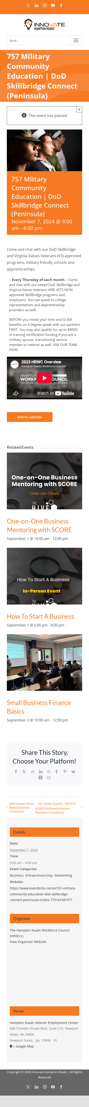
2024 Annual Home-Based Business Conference (21, 807)
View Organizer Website (28, 942)
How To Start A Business (40, 616)
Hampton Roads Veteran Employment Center (44, 1023)
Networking (63, 875)
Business (17, 875)
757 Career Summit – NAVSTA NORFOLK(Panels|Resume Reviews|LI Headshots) (55, 808)
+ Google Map (23, 1046)
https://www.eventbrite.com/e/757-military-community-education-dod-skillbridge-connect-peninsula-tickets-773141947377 (43, 894)
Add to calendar (29, 417)
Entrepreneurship (39, 875)
